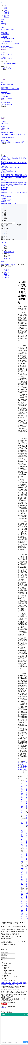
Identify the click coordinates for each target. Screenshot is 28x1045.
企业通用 (3, 172)
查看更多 (3, 261)
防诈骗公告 (22, 858)
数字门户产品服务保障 (7, 158)
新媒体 (5, 274)
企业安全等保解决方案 (7, 174)
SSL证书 (3, 68)
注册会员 (3, 23)
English (8, 984)
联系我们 (3, 201)
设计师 (20, 158)
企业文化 (8, 192)
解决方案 (6, 15)
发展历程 (13, 192)
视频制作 (14, 63)
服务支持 (6, 13)
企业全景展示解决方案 (19, 174)
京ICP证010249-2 (15, 989)
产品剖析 (3, 163)
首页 (5, 5)
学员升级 (12, 167)
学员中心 (7, 167)
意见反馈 (8, 983)
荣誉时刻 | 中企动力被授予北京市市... (22, 906)
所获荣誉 (8, 197)
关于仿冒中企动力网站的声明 (26, 876)
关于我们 (3, 192)
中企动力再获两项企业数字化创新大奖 (26, 794)
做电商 (5, 10)
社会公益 (6, 272)
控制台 (2, 19)
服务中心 (15, 158)
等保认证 (8, 68)
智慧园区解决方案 (18, 182)
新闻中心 (3, 198)
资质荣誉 (3, 195)
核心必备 (3, 79)
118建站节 (6, 275)
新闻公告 (12, 264)
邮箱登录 (3, 984)
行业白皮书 (4, 189)
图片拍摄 (8, 63)
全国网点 (8, 203)
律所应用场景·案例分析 (12, 163)
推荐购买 (3, 49)
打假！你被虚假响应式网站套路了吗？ (22, 767)
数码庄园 (18, 192)
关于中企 (6, 17)
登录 (2, 21)
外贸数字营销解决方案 (7, 182)
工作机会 (13, 203)
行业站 (24, 983)
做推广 (5, 8)
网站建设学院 (12, 171)
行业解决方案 (4, 187)
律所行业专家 (23, 163)
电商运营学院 (4, 171)
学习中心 (3, 169)
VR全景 (3, 63)
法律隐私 (24, 192)
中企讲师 (17, 167)
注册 (4, 242)
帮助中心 (3, 156)
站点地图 (19, 983)
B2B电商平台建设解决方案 (17, 184)
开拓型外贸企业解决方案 (9, 177)
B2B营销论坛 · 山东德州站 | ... (22, 877)
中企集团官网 (14, 984)
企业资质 (3, 197)
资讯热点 (11, 252)
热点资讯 (3, 200)
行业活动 (8, 200)
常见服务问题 (7, 159)
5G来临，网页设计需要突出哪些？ (22, 762)
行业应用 (3, 180)
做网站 (5, 7)
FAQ (2, 193)
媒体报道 (6, 270)
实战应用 (3, 161)
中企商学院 (4, 166)
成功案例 (6, 12)
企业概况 (3, 190)
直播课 (2, 167)
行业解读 (3, 164)
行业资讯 (6, 277)
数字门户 (3, 24)
